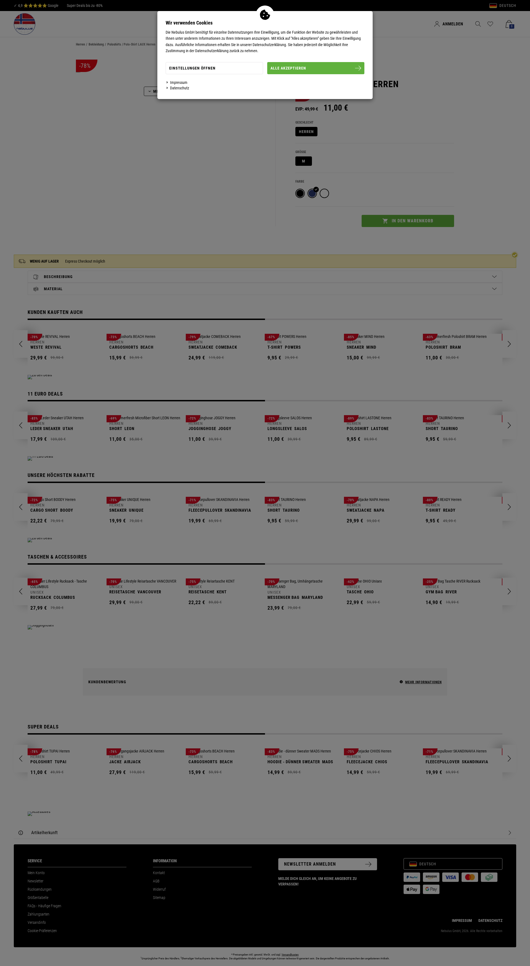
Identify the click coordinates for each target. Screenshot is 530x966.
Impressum (178, 82)
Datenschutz (179, 88)
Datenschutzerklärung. (270, 44)
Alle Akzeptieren (288, 68)
